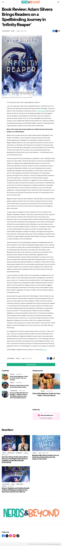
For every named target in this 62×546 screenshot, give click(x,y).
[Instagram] (10, 535)
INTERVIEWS (19, 452)
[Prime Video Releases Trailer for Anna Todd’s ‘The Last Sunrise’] (5, 377)
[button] (3, 2)
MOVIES (12, 374)
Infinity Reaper (41, 111)
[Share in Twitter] (56, 31)
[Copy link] (59, 31)
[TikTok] (17, 535)
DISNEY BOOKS (10, 452)
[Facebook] (3, 535)
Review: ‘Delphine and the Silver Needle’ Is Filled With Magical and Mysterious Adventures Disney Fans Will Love (15, 490)
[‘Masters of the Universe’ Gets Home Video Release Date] (5, 385)
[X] (6, 535)
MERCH (12, 382)
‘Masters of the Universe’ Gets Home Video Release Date (19, 386)
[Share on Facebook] (53, 31)
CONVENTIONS (13, 390)
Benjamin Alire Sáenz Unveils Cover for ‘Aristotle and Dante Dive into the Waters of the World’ (45, 457)
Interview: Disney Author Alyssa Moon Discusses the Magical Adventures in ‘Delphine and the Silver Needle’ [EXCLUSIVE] (15, 459)
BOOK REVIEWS (5, 30)
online (45, 349)
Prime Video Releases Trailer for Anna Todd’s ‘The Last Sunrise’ (19, 378)
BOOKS (13, 30)
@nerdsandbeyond (47, 415)
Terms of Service (57, 544)
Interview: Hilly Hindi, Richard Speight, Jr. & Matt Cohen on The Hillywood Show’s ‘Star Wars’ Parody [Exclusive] (19, 395)
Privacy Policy (50, 544)
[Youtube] (14, 535)
